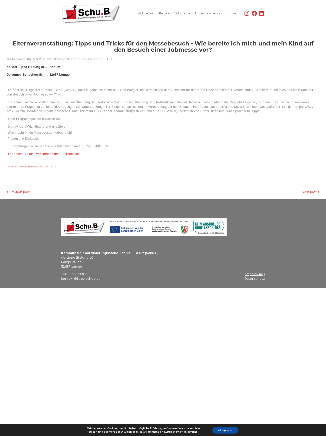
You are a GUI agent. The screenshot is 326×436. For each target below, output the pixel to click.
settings (193, 432)
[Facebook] (254, 14)
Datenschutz (254, 278)
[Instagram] (246, 14)
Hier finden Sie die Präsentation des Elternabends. (44, 154)
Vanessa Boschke (28, 166)
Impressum (254, 274)
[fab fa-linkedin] (261, 14)
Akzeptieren (225, 430)
